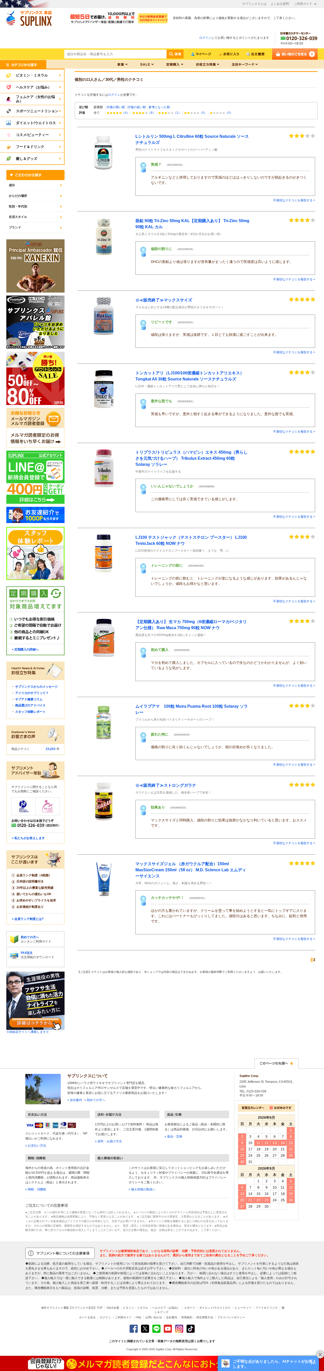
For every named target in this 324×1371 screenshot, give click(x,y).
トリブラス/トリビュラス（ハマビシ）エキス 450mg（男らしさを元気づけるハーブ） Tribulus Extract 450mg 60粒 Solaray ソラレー (191, 458)
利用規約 (186, 1317)
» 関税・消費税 (35, 1189)
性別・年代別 (18, 206)
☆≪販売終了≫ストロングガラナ (165, 785)
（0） (203, 112)
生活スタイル (18, 217)
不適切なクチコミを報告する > (294, 200)
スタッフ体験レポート (30, 711)
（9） (151, 112)
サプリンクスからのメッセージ (36, 686)
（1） (177, 112)
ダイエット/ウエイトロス (215, 1307)
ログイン (205, 38)
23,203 (50, 749)
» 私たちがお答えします (28, 838)
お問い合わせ (153, 1317)
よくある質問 (280, 4)
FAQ (138, 1317)
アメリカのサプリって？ (32, 693)
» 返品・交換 (173, 1136)
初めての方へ (30, 937)
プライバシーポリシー (231, 1317)
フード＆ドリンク (266, 1307)
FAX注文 (27, 953)
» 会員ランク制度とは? (28, 919)
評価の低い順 (137, 107)
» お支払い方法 (35, 1145)
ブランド (15, 227)
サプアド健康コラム (29, 699)
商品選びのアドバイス (30, 705)
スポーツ (189, 1307)
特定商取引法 (204, 1317)
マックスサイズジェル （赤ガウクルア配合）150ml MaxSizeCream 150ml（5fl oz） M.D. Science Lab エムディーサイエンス (190, 870)
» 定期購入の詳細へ (25, 649)
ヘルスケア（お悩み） (166, 1307)
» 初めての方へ (94, 1100)
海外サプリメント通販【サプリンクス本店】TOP (72, 1307)
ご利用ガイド (303, 4)
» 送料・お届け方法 (108, 1141)
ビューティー (243, 1307)
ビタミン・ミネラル (135, 1307)
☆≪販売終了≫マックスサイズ (163, 300)
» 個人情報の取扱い (142, 1189)
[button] (268, 1363)
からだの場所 (18, 196)
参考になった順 (159, 107)
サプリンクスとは (254, 4)
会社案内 (171, 1317)
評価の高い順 (116, 107)
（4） (126, 112)
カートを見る (87, 1317)
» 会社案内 (74, 1100)
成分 (12, 185)
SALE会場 (113, 1307)
